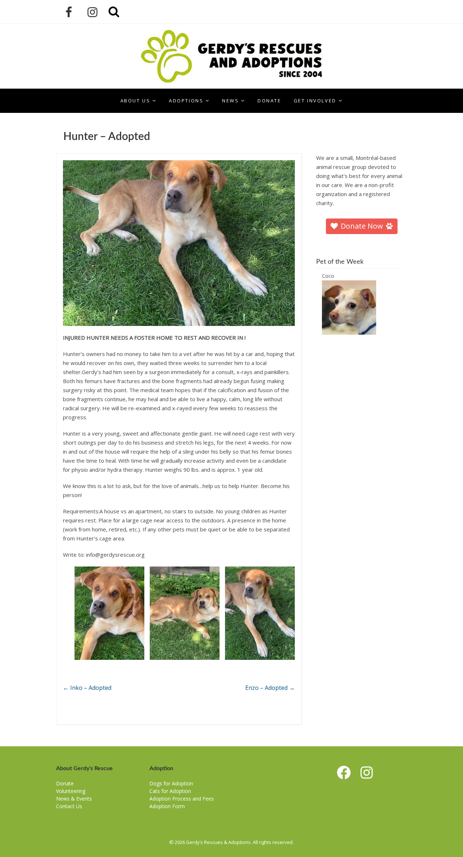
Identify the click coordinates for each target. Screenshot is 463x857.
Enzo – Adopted (270, 688)
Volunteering (70, 791)
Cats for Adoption (170, 791)
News (230, 100)
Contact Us (69, 806)
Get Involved (315, 100)
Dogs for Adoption (171, 783)
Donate (269, 100)
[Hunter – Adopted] (179, 243)
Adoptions (186, 100)
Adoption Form (167, 806)
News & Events (74, 798)
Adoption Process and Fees (181, 798)
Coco (328, 275)
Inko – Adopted (87, 688)
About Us (135, 100)
